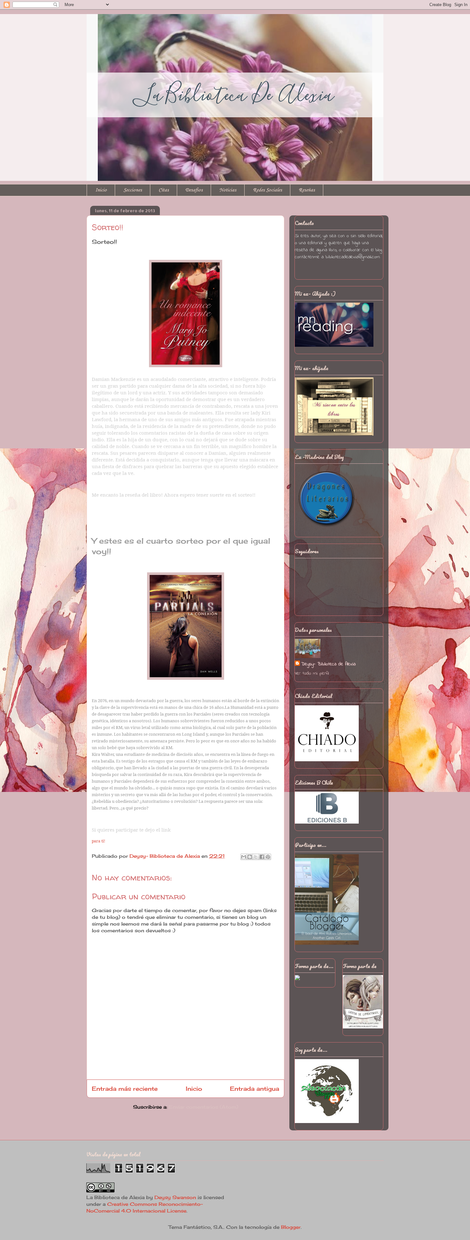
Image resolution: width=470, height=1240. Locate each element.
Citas (164, 190)
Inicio (101, 190)
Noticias (227, 190)
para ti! (98, 841)
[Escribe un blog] (250, 857)
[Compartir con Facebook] (262, 857)
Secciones (132, 190)
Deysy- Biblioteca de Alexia (328, 664)
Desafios (194, 190)
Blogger (291, 1227)
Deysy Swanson (175, 1197)
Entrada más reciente (125, 1088)
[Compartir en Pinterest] (268, 857)
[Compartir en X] (256, 857)
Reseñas (307, 190)
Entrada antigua (254, 1088)
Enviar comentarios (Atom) (203, 1107)
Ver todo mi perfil (312, 673)
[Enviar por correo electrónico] (243, 857)
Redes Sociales (267, 190)
